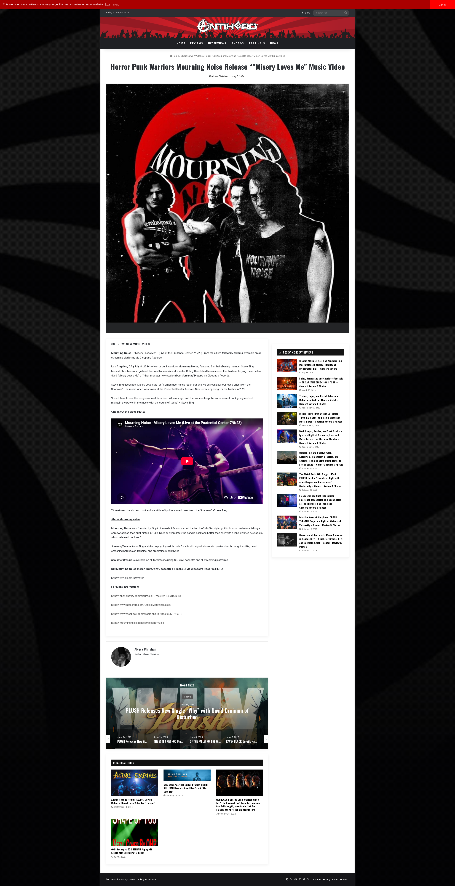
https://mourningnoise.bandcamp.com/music (137, 622)
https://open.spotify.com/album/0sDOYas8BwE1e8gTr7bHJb (146, 596)
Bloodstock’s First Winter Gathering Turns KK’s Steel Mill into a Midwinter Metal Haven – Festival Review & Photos (320, 417)
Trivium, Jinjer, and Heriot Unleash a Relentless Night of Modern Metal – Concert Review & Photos (318, 400)
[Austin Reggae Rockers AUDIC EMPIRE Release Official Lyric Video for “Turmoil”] (134, 783)
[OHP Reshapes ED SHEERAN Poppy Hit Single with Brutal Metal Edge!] (134, 832)
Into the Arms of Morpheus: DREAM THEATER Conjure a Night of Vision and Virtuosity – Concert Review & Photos (320, 521)
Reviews (196, 43)
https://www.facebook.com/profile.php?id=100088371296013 (146, 614)
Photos (237, 43)
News (274, 43)
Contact (317, 879)
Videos (199, 56)
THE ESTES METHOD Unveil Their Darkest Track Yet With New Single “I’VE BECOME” (187, 713)
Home (180, 43)
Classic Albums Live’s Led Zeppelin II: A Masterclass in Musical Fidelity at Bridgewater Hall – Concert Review (320, 364)
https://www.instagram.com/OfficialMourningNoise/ (141, 604)
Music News (187, 56)
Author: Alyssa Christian (147, 654)
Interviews (217, 43)
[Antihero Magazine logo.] (227, 27)
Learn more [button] (112, 4)
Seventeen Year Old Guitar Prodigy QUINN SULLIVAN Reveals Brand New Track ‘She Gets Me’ (186, 788)
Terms (335, 879)
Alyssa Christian (219, 76)
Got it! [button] (442, 4)
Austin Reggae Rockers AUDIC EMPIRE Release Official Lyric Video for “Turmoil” (133, 801)
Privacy (326, 879)
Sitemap (344, 879)
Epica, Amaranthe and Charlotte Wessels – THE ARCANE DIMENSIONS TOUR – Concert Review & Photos (321, 382)
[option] (187, 713)
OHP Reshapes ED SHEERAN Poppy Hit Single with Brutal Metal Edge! (131, 851)
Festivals (257, 43)
